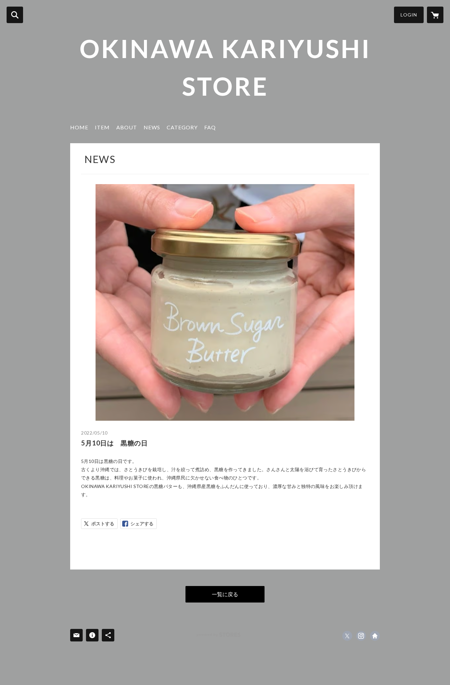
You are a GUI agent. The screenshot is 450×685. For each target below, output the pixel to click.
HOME (79, 127)
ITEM (102, 127)
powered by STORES (218, 634)
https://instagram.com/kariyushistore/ (361, 636)
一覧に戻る (225, 594)
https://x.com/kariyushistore (347, 636)
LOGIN (409, 14)
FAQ (210, 127)
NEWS (152, 127)
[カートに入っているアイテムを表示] (435, 15)
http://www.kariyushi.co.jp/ (375, 636)
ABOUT (126, 127)
